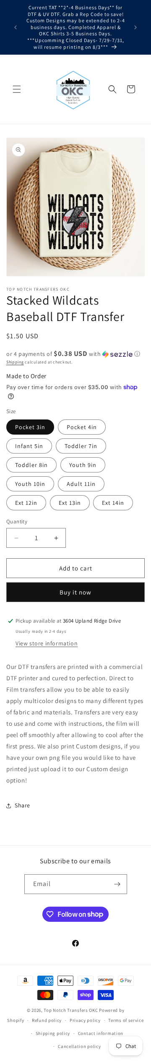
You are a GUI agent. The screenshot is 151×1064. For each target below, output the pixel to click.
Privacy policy (85, 1020)
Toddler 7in (81, 446)
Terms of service (125, 1020)
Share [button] (22, 805)
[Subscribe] (117, 884)
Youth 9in (82, 465)
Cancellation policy (79, 1046)
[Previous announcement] (15, 27)
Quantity (16, 521)
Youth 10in (30, 484)
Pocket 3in (30, 427)
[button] (17, 89)
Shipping (15, 362)
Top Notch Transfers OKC (71, 1010)
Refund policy (47, 1020)
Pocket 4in (82, 427)
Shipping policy (53, 1033)
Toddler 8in (31, 465)
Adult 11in (81, 484)
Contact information (100, 1033)
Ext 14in (113, 503)
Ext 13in (70, 503)
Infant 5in (29, 446)
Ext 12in (26, 503)
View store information (47, 643)
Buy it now (75, 592)
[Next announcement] (135, 27)
